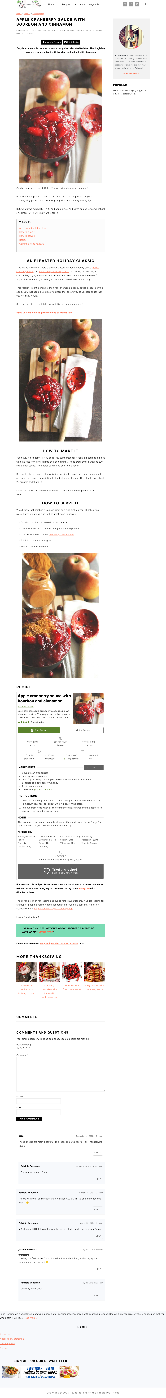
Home (51, 4)
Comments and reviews (31, 243)
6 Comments (27, 33)
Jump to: (26, 222)
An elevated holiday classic (33, 228)
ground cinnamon (43, 789)
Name (20, 1096)
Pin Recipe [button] (84, 730)
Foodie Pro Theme (108, 1392)
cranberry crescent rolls (61, 534)
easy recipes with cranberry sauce (59, 943)
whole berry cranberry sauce (54, 271)
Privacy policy (7, 1343)
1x (87, 767)
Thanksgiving (38, 14)
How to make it (27, 232)
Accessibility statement (12, 1339)
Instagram (84, 888)
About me (80, 4)
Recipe (22, 240)
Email (20, 1107)
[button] (19, 722)
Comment (22, 1055)
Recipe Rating (23, 1044)
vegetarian (94, 4)
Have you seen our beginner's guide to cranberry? (44, 312)
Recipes (66, 4)
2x (94, 767)
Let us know (58, 873)
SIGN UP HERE (45, 932)
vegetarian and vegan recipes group (53, 908)
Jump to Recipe (53, 42)
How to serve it (27, 236)
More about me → (131, 73)
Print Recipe (73, 42)
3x (100, 767)
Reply (98, 1152)
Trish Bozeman (26, 706)
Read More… (30, 1318)
